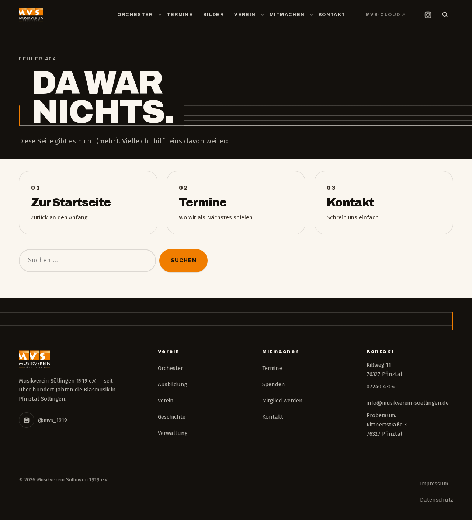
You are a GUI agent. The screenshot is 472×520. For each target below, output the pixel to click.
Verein (245, 14)
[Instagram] (26, 420)
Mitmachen (287, 14)
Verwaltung (173, 433)
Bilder (213, 14)
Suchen (184, 260)
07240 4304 (381, 386)
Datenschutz (436, 499)
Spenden (273, 384)
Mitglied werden (282, 400)
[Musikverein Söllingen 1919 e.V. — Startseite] (31, 14)
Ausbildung (172, 384)
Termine (180, 14)
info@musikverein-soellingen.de (408, 402)
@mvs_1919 (52, 419)
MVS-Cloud (388, 14)
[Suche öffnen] (445, 15)
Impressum (434, 483)
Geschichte (171, 416)
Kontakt (332, 14)
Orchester (135, 14)
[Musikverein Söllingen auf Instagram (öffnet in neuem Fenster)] (428, 15)
